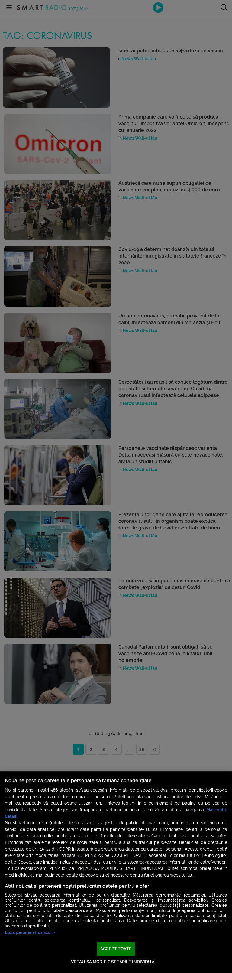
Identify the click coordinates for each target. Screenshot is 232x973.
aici (80, 855)
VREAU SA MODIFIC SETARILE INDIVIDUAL (114, 962)
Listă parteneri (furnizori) (30, 932)
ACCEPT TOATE (116, 949)
